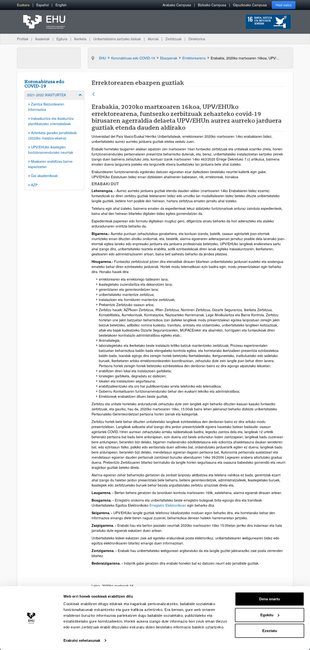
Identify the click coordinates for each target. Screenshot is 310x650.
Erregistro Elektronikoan (167, 505)
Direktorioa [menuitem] (196, 38)
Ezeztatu (269, 631)
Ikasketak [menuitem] (42, 38)
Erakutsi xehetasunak (81, 640)
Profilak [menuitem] (22, 38)
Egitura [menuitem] (61, 38)
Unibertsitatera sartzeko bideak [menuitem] (117, 38)
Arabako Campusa (177, 4)
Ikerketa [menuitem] (80, 38)
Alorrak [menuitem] (153, 38)
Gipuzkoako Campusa (250, 4)
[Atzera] (93, 94)
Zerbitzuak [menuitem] (173, 38)
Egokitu (266, 615)
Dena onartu (269, 599)
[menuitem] (23, 5)
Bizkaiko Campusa (212, 4)
